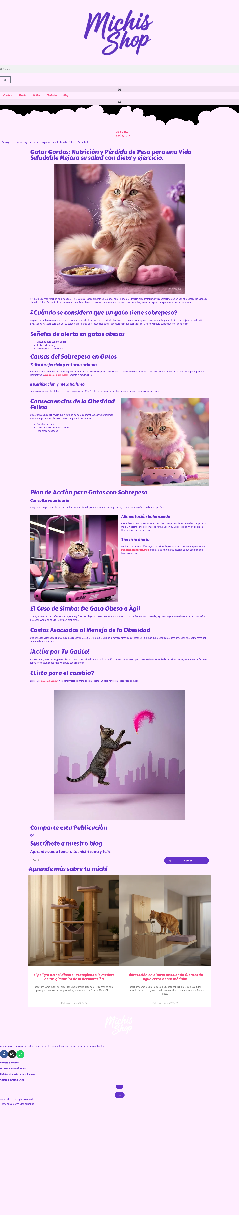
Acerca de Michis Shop (12, 1079)
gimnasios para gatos (56, 375)
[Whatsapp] (20, 1054)
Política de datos (9, 1062)
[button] (119, 89)
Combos (7, 95)
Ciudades (51, 95)
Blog (65, 95)
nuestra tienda (49, 681)
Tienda (22, 95)
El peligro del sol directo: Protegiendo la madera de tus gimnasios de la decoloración (73, 976)
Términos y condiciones (13, 1068)
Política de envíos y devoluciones (18, 1074)
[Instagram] (12, 1054)
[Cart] (5, 79)
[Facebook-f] (4, 1054)
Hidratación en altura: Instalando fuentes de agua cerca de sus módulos (165, 976)
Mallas (36, 95)
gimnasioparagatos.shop (135, 550)
